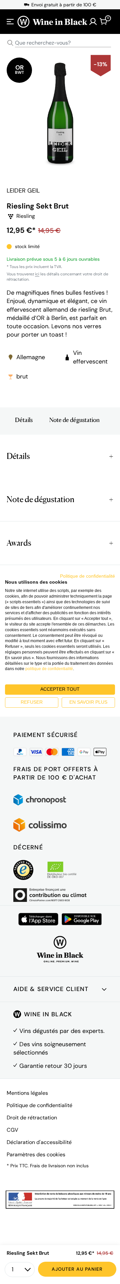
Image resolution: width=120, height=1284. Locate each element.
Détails (24, 419)
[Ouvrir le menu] (10, 21)
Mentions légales (27, 1092)
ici (37, 274)
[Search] (10, 43)
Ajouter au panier (77, 1269)
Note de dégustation (74, 419)
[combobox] (60, 43)
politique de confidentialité (49, 668)
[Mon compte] (93, 22)
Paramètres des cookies (36, 1154)
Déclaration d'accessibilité (39, 1142)
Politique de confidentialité (39, 1105)
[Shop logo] (52, 21)
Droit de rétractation (32, 1117)
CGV (12, 1129)
